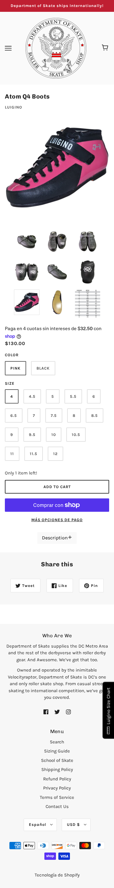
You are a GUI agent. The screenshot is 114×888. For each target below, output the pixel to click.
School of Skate (57, 760)
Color (12, 355)
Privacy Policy (57, 788)
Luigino (13, 107)
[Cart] (106, 48)
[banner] (56, 47)
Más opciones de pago (57, 520)
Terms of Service (57, 797)
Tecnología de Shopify (57, 875)
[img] (45, 712)
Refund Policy (57, 779)
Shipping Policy (57, 769)
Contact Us (57, 806)
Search (57, 742)
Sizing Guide (57, 751)
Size (10, 383)
